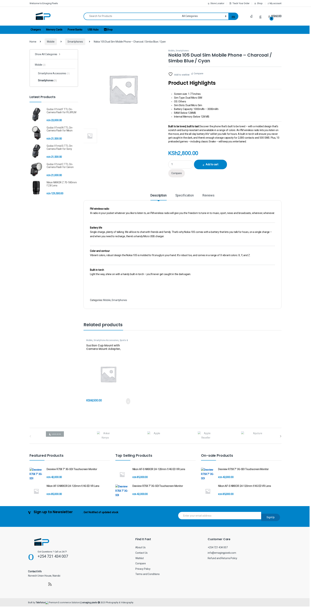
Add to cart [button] (128, 401)
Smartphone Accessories (106, 340)
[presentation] (280, 436)
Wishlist (139, 558)
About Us (140, 547)
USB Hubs (93, 29)
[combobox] (132, 16)
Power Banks (75, 29)
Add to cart (212, 164)
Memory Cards (54, 29)
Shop (259, 3)
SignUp (271, 517)
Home (33, 41)
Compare (198, 73)
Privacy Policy (142, 568)
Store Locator (217, 3)
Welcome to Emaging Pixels (44, 3)
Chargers (36, 29)
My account (275, 3)
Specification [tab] (184, 195)
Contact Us (141, 552)
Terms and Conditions (147, 574)
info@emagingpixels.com (222, 552)
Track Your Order (241, 3)
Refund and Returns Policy (222, 558)
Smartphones (75, 41)
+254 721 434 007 (218, 547)
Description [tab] (158, 195)
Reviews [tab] (208, 195)
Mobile (50, 41)
